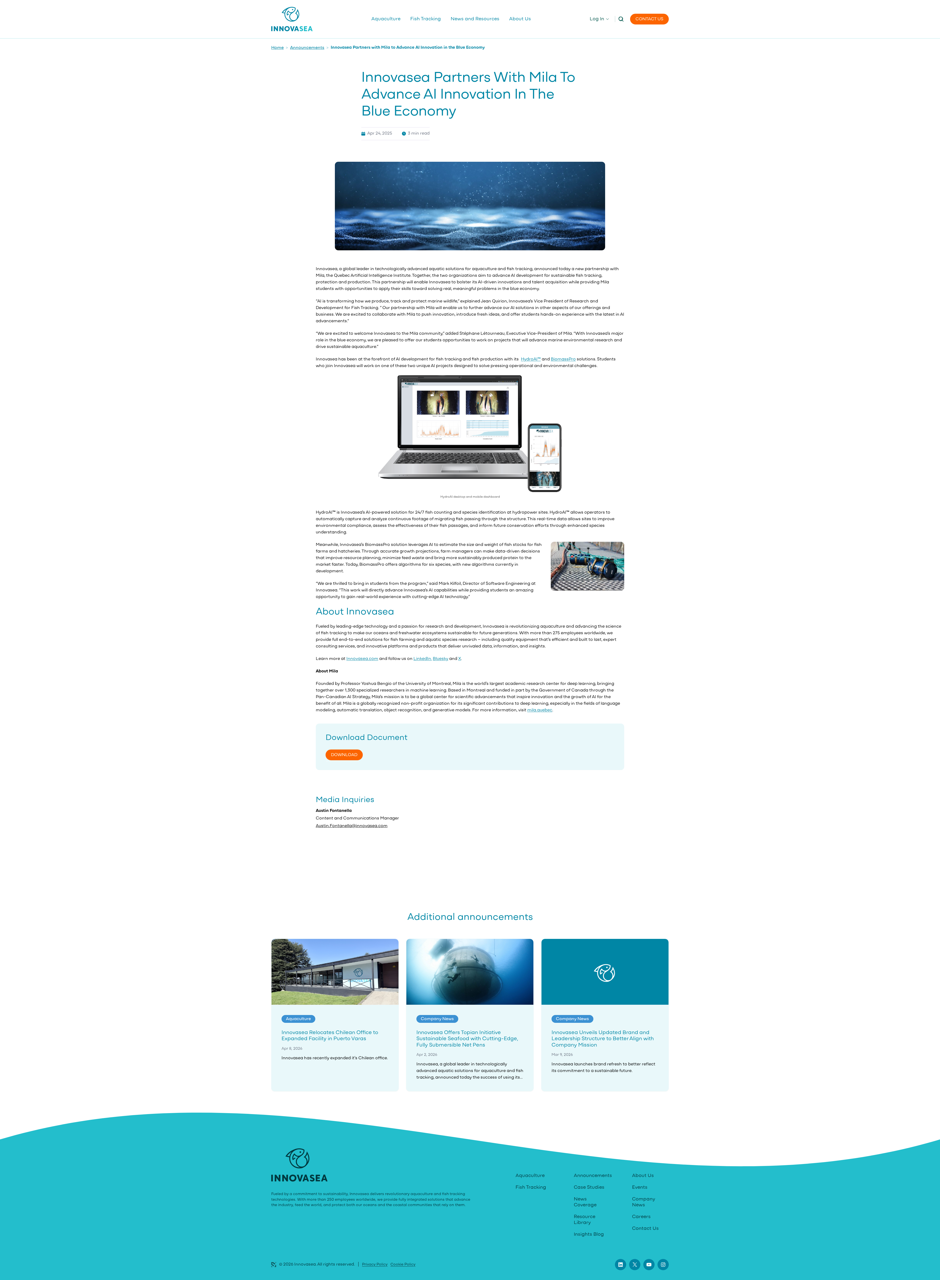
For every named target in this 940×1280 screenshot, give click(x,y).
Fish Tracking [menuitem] (425, 19)
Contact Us (649, 19)
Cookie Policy (402, 1264)
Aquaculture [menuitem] (385, 19)
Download (344, 755)
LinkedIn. (422, 659)
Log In (597, 19)
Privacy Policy (375, 1264)
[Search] (621, 19)
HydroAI (531, 359)
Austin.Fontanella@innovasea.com (352, 826)
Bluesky (440, 659)
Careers (641, 1217)
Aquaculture (530, 1176)
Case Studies (589, 1187)
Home (277, 48)
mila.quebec (539, 710)
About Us (643, 1176)
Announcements (307, 48)
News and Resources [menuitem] (475, 19)
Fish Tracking (531, 1187)
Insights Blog (589, 1234)
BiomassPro (563, 359)
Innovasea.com (362, 659)
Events (639, 1187)
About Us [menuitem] (520, 19)
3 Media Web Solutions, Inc (273, 1264)
